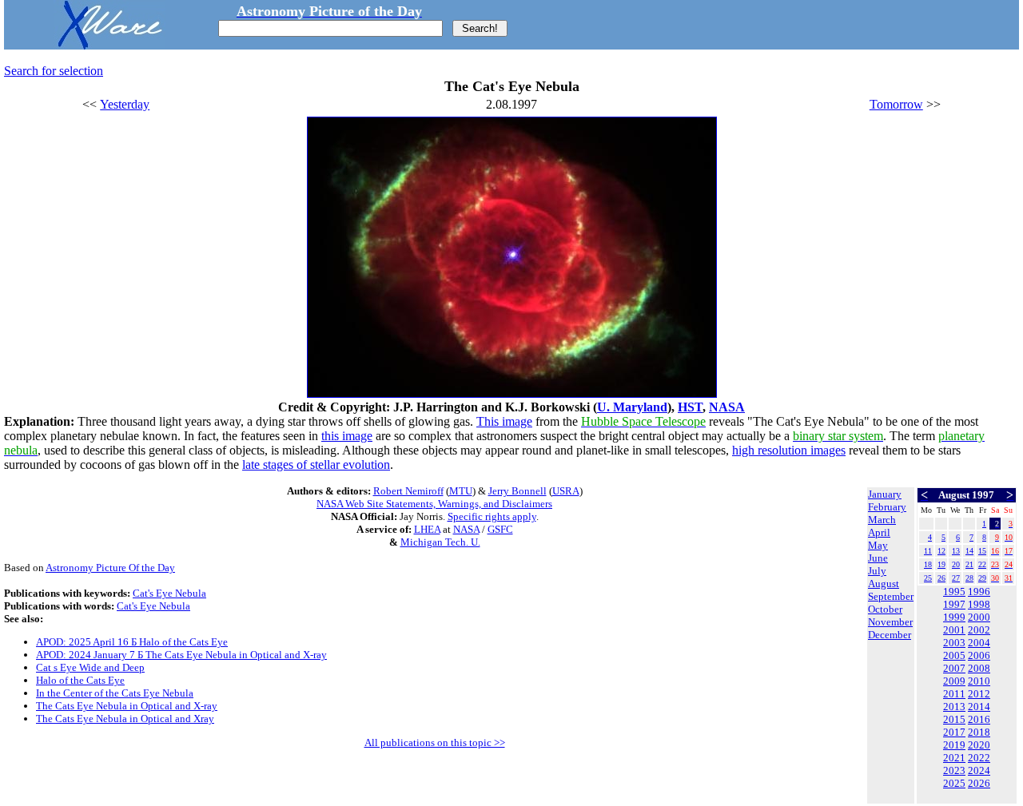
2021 (954, 758)
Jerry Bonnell (517, 491)
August (883, 584)
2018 (979, 732)
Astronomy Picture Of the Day (110, 568)
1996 (979, 592)
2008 (979, 668)
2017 (954, 732)
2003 (954, 643)
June (878, 558)
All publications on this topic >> (434, 742)
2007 (954, 668)
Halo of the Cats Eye (80, 680)
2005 (954, 655)
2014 (979, 707)
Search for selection (53, 70)
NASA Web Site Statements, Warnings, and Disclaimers (434, 504)
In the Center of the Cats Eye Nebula (114, 693)
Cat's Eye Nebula (169, 593)
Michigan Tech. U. (440, 542)
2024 (979, 770)
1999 (954, 617)
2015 (954, 719)
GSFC (500, 529)
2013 (954, 707)
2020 (979, 745)
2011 (954, 694)
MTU (460, 491)
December (889, 635)
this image (346, 436)
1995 (954, 592)
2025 (954, 783)
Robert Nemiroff (408, 491)
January (885, 494)
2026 (979, 783)
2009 (954, 681)
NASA (727, 407)
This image (504, 421)
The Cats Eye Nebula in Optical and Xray (125, 719)
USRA (565, 491)
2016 (979, 719)
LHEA (427, 529)
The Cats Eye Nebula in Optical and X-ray (126, 706)
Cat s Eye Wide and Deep (90, 667)
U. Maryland (632, 407)
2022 (979, 758)
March (882, 520)
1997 (954, 604)
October (885, 609)
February (887, 507)
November (890, 622)
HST (690, 407)
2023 (954, 770)
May (878, 545)
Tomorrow (896, 104)
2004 (979, 643)
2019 (954, 745)
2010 (979, 681)
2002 (979, 630)
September (891, 596)
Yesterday (124, 104)
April (879, 532)
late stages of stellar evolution (316, 464)
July (877, 571)
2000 (979, 617)
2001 (954, 630)
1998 (979, 604)
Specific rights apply (492, 516)
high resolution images (789, 450)
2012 (979, 694)
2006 (979, 655)
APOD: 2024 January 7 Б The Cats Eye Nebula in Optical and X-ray (181, 655)
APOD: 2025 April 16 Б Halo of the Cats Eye (132, 642)
